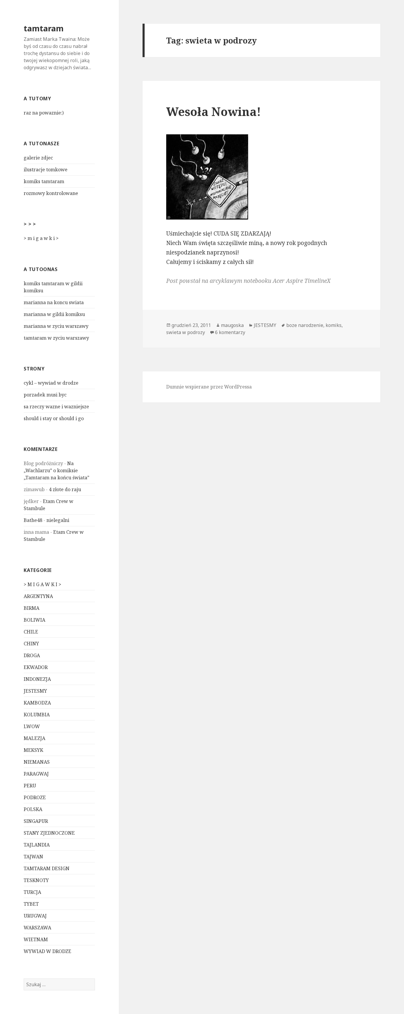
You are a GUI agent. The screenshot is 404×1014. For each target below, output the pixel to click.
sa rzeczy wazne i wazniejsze (56, 406)
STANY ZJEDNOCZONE (49, 833)
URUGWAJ (35, 916)
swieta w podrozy (185, 332)
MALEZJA (34, 738)
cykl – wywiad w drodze (51, 383)
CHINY (31, 643)
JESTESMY (35, 691)
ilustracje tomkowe (45, 169)
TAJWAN (33, 856)
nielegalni (57, 520)
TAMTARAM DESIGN (47, 868)
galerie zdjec (38, 157)
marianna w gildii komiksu (54, 314)
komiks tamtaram (44, 181)
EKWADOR (36, 667)
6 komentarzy (230, 332)
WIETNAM (36, 939)
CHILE (31, 631)
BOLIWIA (34, 620)
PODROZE (35, 797)
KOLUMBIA (37, 714)
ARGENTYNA (38, 596)
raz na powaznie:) (44, 112)
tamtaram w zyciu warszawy (56, 338)
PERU (30, 785)
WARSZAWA (37, 927)
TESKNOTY (36, 880)
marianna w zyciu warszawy (56, 326)
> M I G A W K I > (42, 584)
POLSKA (33, 809)
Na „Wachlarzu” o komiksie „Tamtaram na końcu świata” (56, 470)
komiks (334, 325)
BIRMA (31, 608)
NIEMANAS (37, 762)
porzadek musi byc (45, 394)
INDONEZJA (37, 679)
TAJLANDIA (37, 844)
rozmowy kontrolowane (51, 193)
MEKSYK (33, 750)
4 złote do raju (65, 489)
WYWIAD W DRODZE (47, 951)
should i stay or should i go (54, 418)
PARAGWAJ (36, 773)
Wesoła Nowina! (213, 111)
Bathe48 (33, 520)
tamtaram (44, 28)
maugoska (232, 325)
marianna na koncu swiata (54, 302)
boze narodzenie (304, 325)
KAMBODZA (37, 702)
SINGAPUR (36, 821)
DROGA (32, 655)
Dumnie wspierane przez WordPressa (209, 386)
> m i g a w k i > (41, 238)
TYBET (31, 904)
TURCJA (32, 892)
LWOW (32, 726)
